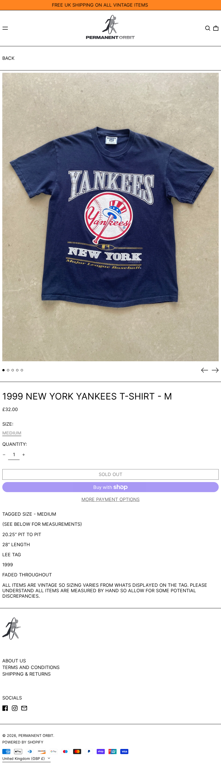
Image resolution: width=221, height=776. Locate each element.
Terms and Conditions (31, 667)
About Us (14, 661)
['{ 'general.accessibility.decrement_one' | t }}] (4, 455)
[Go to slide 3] (13, 370)
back (8, 58)
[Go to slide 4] (17, 370)
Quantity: (14, 444)
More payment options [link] (110, 499)
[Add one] (24, 455)
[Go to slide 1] (3, 370)
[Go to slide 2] (8, 370)
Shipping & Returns (26, 674)
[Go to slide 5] (22, 370)
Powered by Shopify (22, 742)
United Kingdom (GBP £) (24, 758)
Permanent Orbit (35, 735)
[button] (208, 28)
